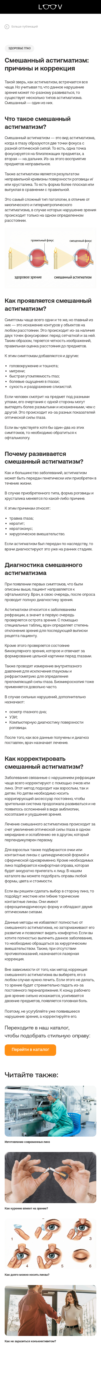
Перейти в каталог (30, 1050)
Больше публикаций (25, 26)
